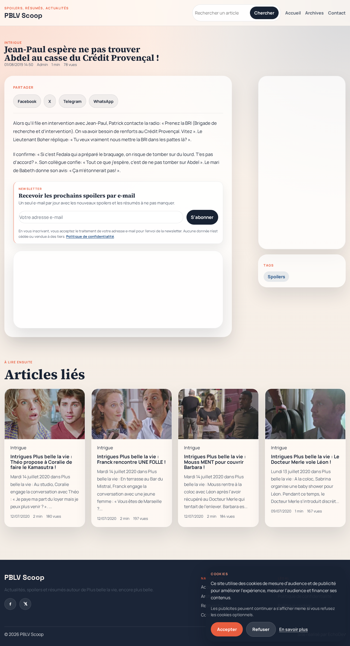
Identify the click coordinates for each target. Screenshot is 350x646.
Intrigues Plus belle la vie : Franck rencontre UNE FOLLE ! (131, 459)
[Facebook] (10, 604)
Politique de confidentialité (90, 236)
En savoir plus (293, 629)
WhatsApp (103, 101)
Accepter (227, 629)
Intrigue (13, 42)
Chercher (264, 13)
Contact (337, 13)
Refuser (260, 629)
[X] (25, 604)
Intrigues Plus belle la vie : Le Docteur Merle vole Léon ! (305, 459)
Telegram (72, 101)
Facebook (27, 101)
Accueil (293, 13)
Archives (314, 13)
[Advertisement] (118, 289)
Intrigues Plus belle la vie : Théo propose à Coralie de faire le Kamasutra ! (41, 461)
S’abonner (202, 217)
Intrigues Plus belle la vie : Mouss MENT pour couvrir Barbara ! (215, 461)
